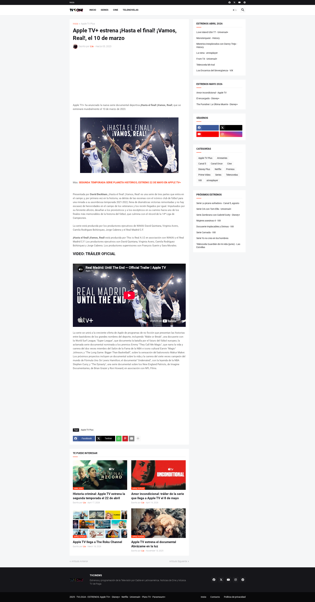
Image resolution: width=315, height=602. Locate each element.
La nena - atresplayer (207, 53)
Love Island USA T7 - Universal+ (212, 32)
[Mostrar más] (138, 438)
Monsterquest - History (208, 38)
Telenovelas (130, 10)
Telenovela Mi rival (205, 64)
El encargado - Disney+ (207, 98)
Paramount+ (158, 597)
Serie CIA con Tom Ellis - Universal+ (213, 209)
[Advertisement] (129, 76)
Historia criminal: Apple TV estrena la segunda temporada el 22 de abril (99, 496)
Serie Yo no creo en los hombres (212, 238)
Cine (115, 10)
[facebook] (230, 2)
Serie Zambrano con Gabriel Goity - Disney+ (218, 215)
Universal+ (135, 597)
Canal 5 (202, 163)
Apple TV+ (105, 597)
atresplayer (212, 180)
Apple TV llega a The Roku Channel (97, 542)
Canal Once (216, 163)
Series (104, 10)
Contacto (215, 597)
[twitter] (234, 2)
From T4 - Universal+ (206, 58)
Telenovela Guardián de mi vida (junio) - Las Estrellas (218, 246)
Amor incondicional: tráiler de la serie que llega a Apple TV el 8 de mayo (157, 496)
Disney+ (116, 597)
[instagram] (231, 134)
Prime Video (204, 174)
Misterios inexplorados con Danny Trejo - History (216, 45)
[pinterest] (245, 2)
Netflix (218, 169)
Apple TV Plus (88, 24)
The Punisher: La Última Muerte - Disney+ (217, 104)
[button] (235, 10)
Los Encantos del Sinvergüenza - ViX (214, 70)
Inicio (72, 2)
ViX (200, 180)
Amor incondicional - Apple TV (211, 92)
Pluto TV (146, 597)
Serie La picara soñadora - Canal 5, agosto (217, 203)
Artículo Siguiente (178, 561)
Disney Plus (204, 169)
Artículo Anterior (80, 561)
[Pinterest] (125, 438)
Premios (230, 169)
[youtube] (239, 2)
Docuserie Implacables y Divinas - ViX (215, 226)
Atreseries (222, 158)
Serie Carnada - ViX (206, 232)
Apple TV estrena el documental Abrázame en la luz (153, 544)
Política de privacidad (235, 597)
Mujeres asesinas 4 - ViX (208, 220)
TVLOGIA (81, 597)
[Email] (131, 438)
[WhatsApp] (119, 438)
